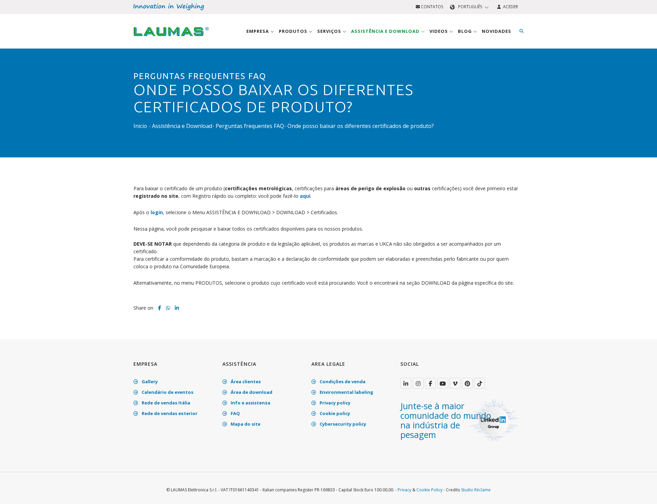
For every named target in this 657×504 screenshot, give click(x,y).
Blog (465, 31)
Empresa (258, 31)
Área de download (251, 392)
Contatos (431, 7)
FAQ (235, 413)
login (157, 212)
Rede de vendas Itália (165, 403)
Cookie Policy (429, 490)
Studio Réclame (476, 490)
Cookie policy (334, 413)
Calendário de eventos (167, 392)
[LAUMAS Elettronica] (405, 383)
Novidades (496, 31)
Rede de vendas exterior (169, 413)
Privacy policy (334, 403)
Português (470, 7)
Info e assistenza (250, 403)
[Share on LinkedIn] (177, 308)
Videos (439, 31)
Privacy (404, 490)
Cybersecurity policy (342, 424)
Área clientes (245, 381)
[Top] (641, 492)
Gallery (149, 381)
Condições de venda (342, 381)
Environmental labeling (346, 392)
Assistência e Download (386, 31)
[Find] (521, 31)
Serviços (330, 31)
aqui (305, 196)
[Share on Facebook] (159, 308)
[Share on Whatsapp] (168, 308)
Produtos (294, 31)
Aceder (509, 7)
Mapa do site (245, 424)
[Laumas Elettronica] (171, 37)
